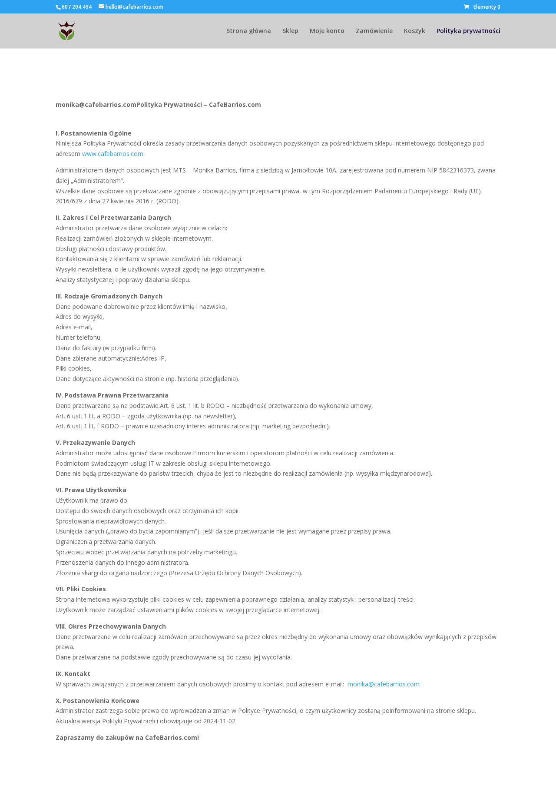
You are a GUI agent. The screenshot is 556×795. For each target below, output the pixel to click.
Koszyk (414, 31)
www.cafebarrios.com (112, 153)
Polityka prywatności (468, 31)
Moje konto (327, 31)
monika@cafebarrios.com (384, 684)
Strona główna (248, 31)
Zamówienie (374, 31)
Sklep (290, 31)
